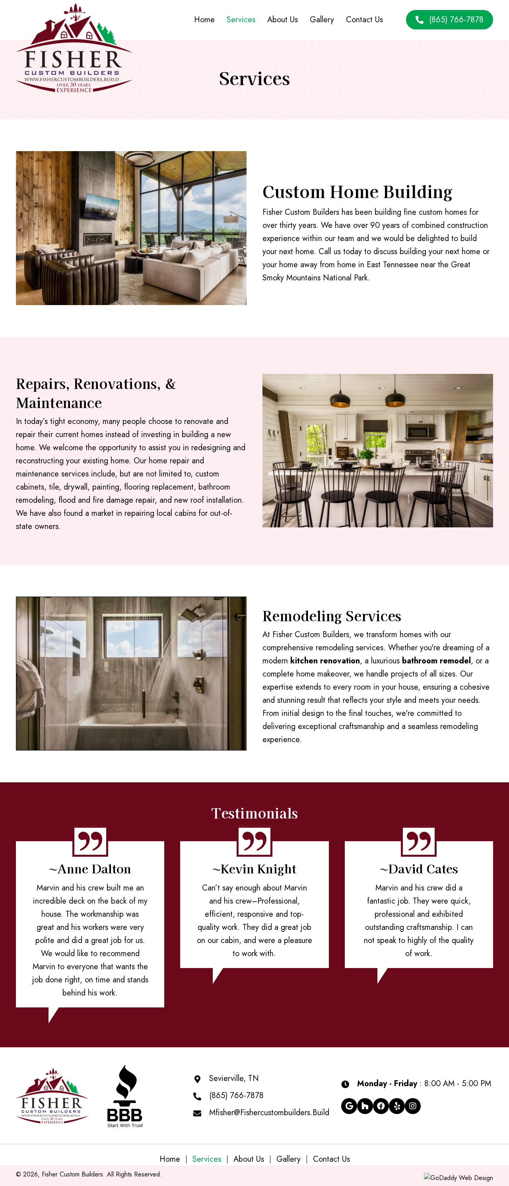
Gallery (288, 1159)
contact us (331, 1159)
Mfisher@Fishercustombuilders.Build (269, 1112)
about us (248, 1159)
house (51, 914)
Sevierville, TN (234, 1078)
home (169, 1159)
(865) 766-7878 (236, 1095)
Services (206, 1159)
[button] (349, 1106)
